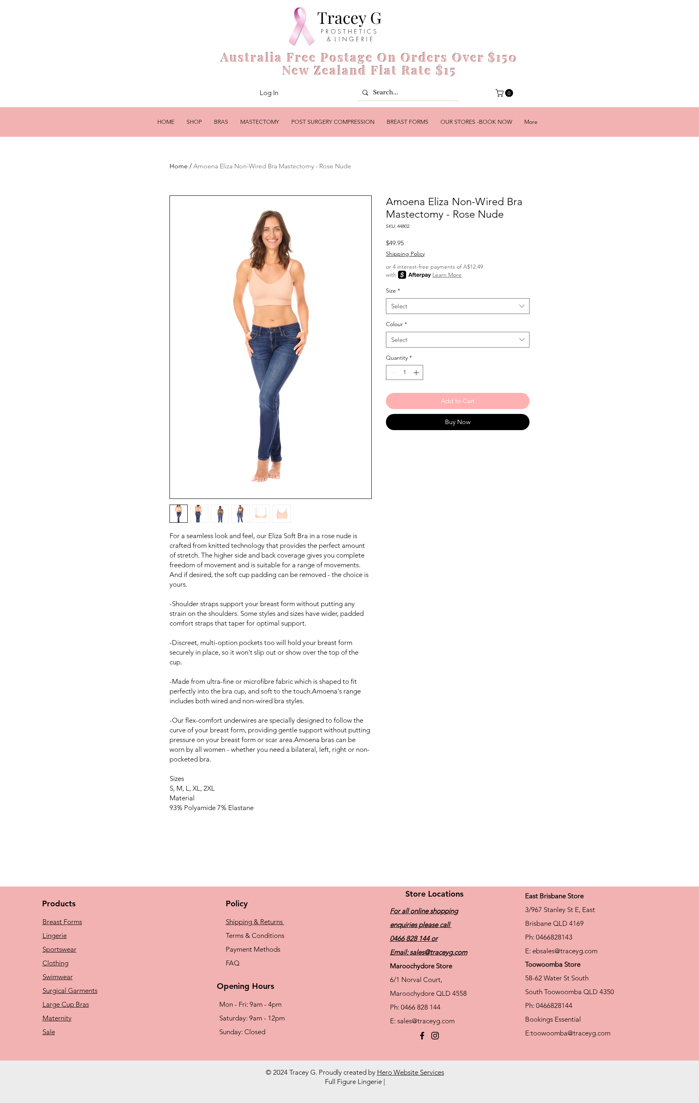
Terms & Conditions (255, 935)
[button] (505, 93)
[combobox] (458, 306)
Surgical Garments (69, 990)
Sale (48, 1032)
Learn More (447, 274)
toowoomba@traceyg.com (570, 1033)
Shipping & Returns (255, 922)
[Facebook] (422, 1036)
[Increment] (417, 372)
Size (393, 290)
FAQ (232, 963)
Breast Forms (62, 922)
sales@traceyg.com (438, 952)
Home (178, 166)
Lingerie (54, 935)
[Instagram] (435, 1036)
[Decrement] (392, 372)
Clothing (55, 963)
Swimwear (57, 977)
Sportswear (59, 949)
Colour (396, 324)
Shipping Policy (405, 253)
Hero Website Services (410, 1072)
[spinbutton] (404, 372)
